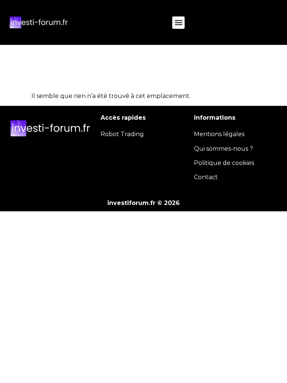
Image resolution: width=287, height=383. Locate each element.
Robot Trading (122, 134)
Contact (206, 177)
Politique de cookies (224, 162)
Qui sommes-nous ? (223, 148)
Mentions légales (219, 134)
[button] (178, 22)
